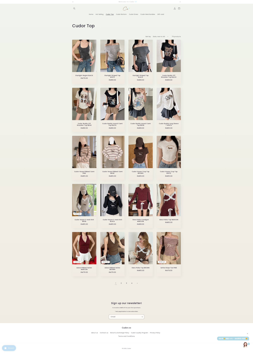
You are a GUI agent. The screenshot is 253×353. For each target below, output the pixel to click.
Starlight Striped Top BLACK (141, 76)
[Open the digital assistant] (245, 345)
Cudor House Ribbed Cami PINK (84, 172)
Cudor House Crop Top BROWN (140, 172)
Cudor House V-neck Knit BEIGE (84, 220)
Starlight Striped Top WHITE (112, 76)
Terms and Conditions (126, 336)
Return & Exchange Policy (119, 333)
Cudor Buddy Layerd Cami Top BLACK (112, 124)
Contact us (104, 333)
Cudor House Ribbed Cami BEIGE (112, 172)
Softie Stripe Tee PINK (169, 268)
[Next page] (137, 283)
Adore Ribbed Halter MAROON (84, 268)
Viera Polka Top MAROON (168, 220)
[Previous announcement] (73, 2)
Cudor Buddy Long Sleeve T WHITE (169, 124)
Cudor (129, 348)
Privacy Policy (155, 333)
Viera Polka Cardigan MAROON (140, 220)
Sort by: (148, 37)
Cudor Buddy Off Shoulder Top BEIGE (84, 124)
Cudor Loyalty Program (139, 333)
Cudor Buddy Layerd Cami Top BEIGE (140, 124)
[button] (74, 8)
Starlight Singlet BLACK (84, 75)
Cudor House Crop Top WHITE (168, 172)
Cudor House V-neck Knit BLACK (112, 220)
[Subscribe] (142, 316)
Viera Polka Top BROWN (141, 268)
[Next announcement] (180, 2)
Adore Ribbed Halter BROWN (112, 268)
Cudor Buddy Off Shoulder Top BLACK (168, 76)
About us (94, 333)
